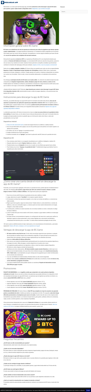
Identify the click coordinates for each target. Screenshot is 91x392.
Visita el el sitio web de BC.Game (15, 124)
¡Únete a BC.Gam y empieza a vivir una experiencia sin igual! (24, 226)
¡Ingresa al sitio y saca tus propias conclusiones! (45, 65)
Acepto (88, 390)
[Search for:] (73, 11)
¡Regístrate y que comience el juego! (41, 8)
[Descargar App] (10, 2)
